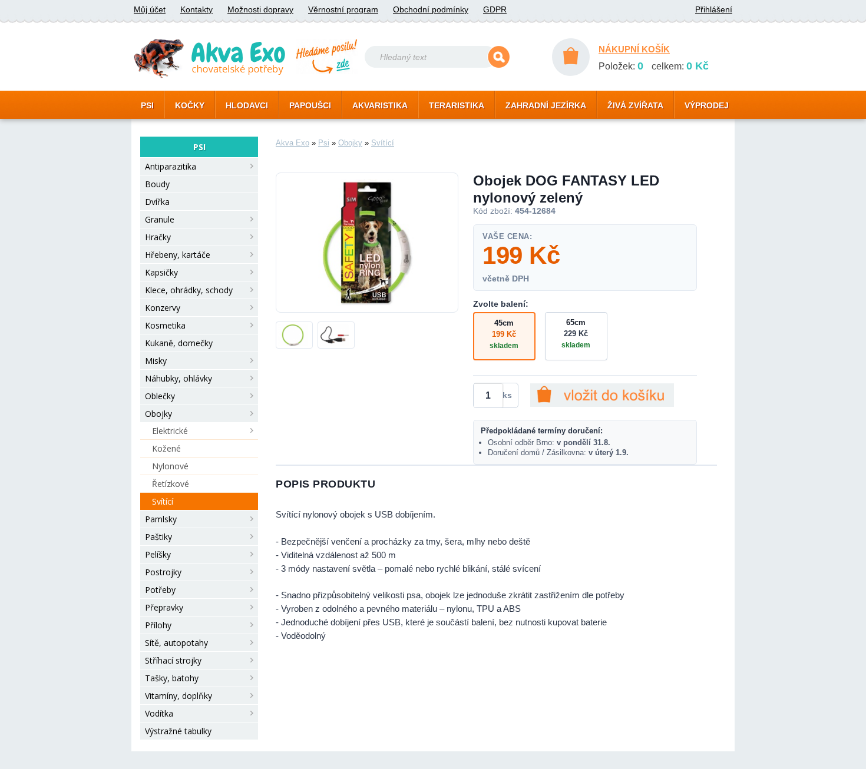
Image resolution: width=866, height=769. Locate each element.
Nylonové (170, 466)
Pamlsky (161, 519)
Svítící (162, 501)
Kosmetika (165, 325)
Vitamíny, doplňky (178, 695)
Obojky (158, 413)
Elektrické (170, 430)
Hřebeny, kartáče (177, 254)
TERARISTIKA (456, 105)
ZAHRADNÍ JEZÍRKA (545, 105)
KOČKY (189, 105)
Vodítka (159, 713)
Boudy (157, 184)
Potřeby (160, 589)
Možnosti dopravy (260, 9)
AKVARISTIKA (380, 105)
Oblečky (160, 396)
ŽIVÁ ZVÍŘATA (635, 105)
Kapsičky (161, 272)
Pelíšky (158, 554)
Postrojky (163, 572)
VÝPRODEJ (707, 105)
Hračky (158, 237)
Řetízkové (170, 483)
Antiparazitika (170, 166)
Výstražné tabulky (178, 731)
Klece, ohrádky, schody (189, 290)
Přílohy (158, 625)
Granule (159, 219)
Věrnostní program (343, 9)
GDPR (495, 9)
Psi (323, 142)
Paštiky (158, 536)
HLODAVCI (247, 105)
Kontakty (196, 9)
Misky (156, 360)
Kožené (166, 448)
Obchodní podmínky (430, 9)
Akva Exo (292, 142)
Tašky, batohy (172, 678)
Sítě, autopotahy (176, 642)
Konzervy (162, 307)
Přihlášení (713, 9)
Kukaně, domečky (179, 343)
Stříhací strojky (173, 660)
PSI (147, 105)
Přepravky (164, 607)
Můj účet (150, 9)
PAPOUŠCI (310, 105)
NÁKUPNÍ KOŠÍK (634, 49)
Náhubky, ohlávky (178, 378)
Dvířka (157, 201)
